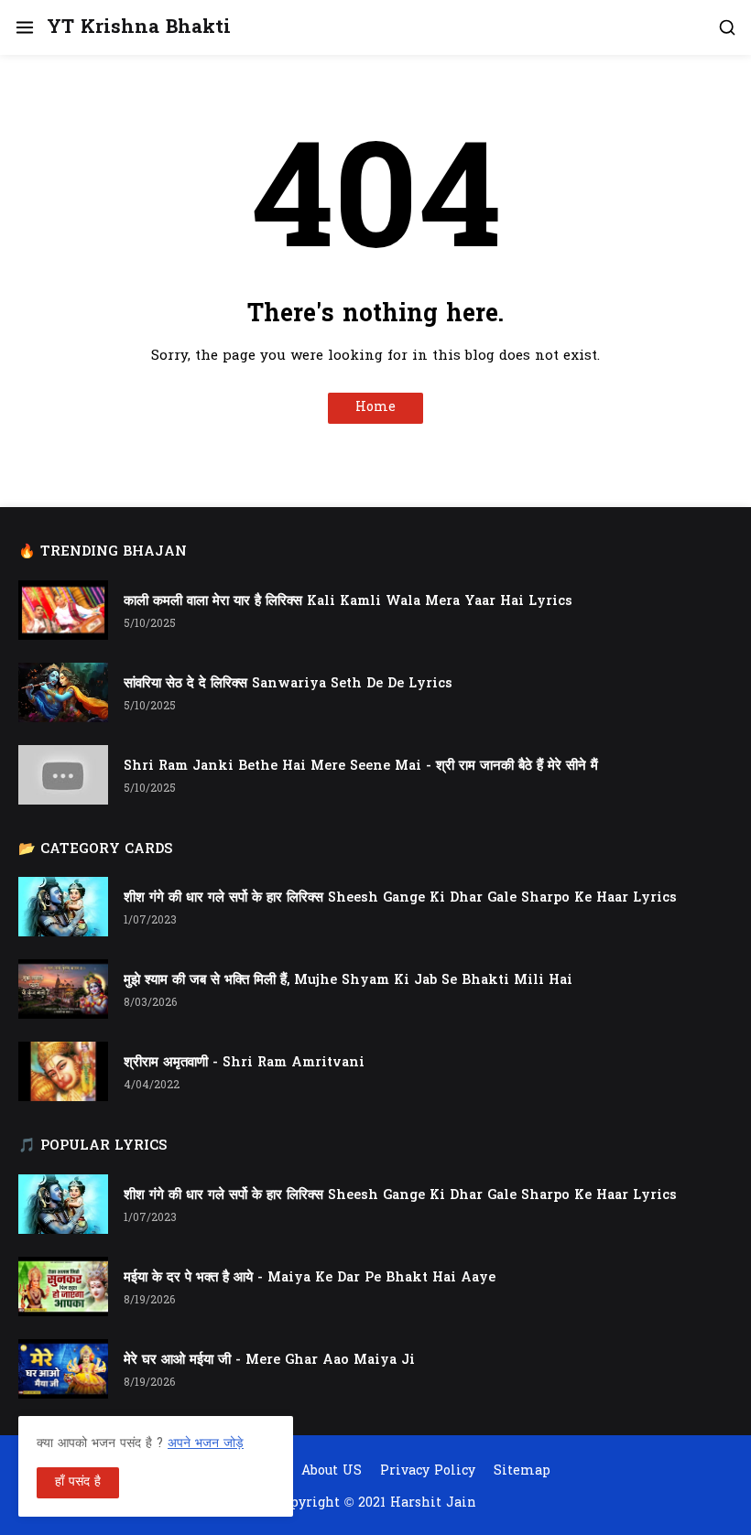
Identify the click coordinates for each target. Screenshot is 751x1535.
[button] (23, 27)
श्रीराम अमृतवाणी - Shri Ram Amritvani (244, 1063)
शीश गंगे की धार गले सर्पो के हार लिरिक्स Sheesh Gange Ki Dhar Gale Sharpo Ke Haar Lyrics (400, 898)
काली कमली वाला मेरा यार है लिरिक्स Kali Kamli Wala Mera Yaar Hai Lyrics (348, 601)
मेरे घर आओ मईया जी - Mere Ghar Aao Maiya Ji (269, 1360)
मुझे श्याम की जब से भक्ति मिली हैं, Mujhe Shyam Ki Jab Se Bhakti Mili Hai (348, 980)
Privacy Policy (427, 1472)
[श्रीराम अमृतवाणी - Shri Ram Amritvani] (63, 1071)
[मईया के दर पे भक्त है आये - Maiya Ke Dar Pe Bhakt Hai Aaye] (63, 1286)
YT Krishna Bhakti (139, 28)
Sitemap (522, 1472)
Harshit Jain (433, 1503)
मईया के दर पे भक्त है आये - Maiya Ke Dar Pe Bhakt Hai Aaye (309, 1278)
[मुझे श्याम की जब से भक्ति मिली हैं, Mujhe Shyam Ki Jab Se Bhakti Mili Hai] (63, 989)
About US (331, 1472)
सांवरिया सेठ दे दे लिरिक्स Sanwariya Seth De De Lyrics (288, 684)
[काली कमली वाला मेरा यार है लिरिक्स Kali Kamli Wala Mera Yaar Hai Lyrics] (63, 610)
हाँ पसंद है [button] (78, 1482)
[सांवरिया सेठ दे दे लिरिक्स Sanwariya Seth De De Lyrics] (63, 692)
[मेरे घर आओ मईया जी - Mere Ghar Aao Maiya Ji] (63, 1369)
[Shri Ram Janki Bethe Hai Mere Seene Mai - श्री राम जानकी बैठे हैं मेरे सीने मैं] (63, 775)
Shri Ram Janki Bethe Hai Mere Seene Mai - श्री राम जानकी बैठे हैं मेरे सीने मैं (361, 766)
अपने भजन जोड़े (206, 1444)
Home (375, 407)
